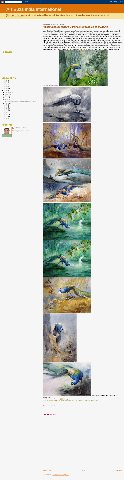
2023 (6, 85)
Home (83, 470)
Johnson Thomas (20, 128)
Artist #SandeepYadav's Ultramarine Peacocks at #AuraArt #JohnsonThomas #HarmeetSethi (73, 400)
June (6, 98)
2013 (6, 113)
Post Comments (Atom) (60, 475)
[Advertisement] (14, 34)
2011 (6, 117)
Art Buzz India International (33, 9)
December (8, 92)
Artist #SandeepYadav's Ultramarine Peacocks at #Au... (21, 101)
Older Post (118, 470)
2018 (6, 90)
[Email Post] (66, 399)
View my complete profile (20, 131)
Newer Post (47, 470)
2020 (6, 86)
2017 (6, 105)
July (6, 96)
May (6, 99)
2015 (6, 109)
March (7, 103)
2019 (6, 88)
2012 (6, 115)
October (7, 94)
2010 (6, 118)
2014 (6, 111)
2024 (6, 83)
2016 (6, 107)
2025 (6, 81)
